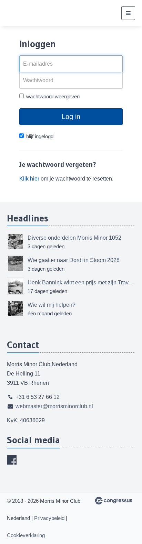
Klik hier (29, 179)
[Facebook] (12, 460)
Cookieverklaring (26, 535)
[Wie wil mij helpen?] (15, 308)
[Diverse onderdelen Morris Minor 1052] (15, 241)
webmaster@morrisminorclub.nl (54, 406)
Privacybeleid (49, 518)
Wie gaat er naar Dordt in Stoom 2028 (74, 260)
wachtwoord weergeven (53, 96)
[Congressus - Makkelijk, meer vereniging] (113, 500)
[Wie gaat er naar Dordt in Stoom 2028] (15, 263)
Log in (71, 116)
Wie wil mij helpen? (51, 305)
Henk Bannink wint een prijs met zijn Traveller (81, 282)
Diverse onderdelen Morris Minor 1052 (74, 238)
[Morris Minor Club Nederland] (41, 13)
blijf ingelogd (39, 136)
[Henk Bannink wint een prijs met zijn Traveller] (15, 286)
